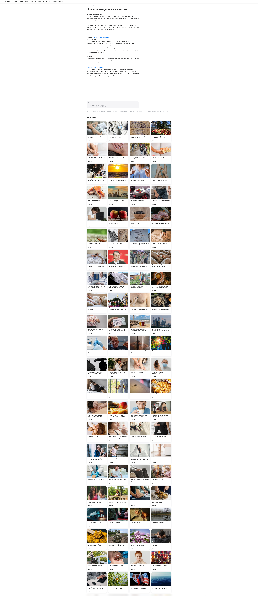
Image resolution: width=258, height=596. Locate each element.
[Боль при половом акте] (97, 389)
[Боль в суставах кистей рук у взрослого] (97, 325)
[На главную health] (7, 1)
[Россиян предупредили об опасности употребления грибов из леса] (161, 303)
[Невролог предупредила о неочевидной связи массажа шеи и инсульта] (97, 411)
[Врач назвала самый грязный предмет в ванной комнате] (140, 346)
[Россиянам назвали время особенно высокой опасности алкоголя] (140, 325)
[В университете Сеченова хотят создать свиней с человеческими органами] (161, 260)
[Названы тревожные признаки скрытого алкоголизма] (161, 411)
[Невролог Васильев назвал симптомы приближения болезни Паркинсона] (97, 561)
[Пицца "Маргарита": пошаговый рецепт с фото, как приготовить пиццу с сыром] (161, 389)
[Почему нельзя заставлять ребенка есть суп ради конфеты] (97, 174)
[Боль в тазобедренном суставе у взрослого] (161, 196)
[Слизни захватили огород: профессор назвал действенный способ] (97, 239)
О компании (6, 595)
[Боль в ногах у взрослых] (161, 454)
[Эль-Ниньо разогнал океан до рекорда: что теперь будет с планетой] (161, 582)
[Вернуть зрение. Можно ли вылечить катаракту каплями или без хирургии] (97, 432)
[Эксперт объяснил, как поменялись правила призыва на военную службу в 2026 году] (118, 518)
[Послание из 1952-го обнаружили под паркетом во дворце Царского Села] (140, 131)
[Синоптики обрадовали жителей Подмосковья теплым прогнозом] (118, 303)
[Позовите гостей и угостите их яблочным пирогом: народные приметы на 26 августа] (118, 411)
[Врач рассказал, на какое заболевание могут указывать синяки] (161, 174)
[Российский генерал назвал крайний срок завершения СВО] (118, 539)
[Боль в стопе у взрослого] (140, 368)
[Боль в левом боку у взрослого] (118, 475)
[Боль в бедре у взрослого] (161, 432)
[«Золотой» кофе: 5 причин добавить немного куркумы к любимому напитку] (97, 539)
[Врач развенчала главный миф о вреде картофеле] (161, 496)
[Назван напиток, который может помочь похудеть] (118, 368)
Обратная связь (226, 595)
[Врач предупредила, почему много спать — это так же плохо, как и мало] (97, 260)
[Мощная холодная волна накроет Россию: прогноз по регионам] (161, 346)
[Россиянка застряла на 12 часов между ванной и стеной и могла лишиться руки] (97, 475)
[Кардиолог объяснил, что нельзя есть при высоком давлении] (161, 282)
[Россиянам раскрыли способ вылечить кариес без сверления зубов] (118, 561)
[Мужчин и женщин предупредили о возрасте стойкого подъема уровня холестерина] (97, 454)
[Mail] (2, 1)
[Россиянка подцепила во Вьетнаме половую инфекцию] (118, 389)
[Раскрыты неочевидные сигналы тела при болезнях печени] (97, 153)
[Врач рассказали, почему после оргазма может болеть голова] (161, 239)
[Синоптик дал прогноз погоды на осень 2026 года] (140, 153)
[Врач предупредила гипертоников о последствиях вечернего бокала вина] (161, 475)
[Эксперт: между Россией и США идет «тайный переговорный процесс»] (140, 582)
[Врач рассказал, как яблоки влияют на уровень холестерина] (161, 131)
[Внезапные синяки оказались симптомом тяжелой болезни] (118, 153)
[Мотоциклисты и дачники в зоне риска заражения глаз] (140, 282)
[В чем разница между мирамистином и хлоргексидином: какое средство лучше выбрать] (161, 368)
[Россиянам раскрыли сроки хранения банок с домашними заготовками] (161, 561)
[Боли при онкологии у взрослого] (97, 217)
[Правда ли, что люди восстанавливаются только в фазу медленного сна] (140, 518)
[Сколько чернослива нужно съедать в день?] (140, 217)
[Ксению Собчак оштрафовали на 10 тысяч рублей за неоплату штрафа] (118, 260)
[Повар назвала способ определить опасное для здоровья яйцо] (161, 153)
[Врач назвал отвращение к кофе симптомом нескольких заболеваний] (140, 411)
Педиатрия (96, 5)
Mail (2, 595)
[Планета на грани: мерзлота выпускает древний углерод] (118, 282)
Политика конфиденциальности (249, 595)
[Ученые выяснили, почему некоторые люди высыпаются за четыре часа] (140, 454)
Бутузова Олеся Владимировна (102, 37)
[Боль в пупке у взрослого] (118, 454)
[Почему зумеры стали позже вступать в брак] (140, 432)
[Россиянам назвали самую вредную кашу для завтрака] (140, 196)
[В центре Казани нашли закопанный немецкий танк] (118, 239)
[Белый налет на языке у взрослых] (140, 561)
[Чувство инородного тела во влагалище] (97, 303)
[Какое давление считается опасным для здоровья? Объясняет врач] (118, 131)
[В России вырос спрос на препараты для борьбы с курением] (140, 174)
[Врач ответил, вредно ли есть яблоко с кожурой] (118, 217)
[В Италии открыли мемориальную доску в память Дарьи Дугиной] (140, 239)
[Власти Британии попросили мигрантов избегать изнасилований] (118, 196)
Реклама (11, 595)
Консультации (90, 5)
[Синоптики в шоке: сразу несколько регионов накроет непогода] (140, 260)
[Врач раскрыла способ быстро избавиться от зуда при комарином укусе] (140, 389)
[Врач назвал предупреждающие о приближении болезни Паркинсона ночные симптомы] (140, 475)
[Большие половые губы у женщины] (97, 131)
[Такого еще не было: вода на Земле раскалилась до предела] (118, 174)
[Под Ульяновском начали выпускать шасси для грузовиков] (97, 518)
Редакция (205, 595)
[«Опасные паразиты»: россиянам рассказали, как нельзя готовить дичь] (161, 217)
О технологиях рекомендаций (236, 595)
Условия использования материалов (215, 595)
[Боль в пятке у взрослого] (140, 496)
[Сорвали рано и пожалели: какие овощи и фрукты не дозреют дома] (118, 582)
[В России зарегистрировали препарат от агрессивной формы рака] (97, 346)
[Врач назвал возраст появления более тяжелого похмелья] (118, 346)
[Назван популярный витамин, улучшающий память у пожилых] (118, 496)
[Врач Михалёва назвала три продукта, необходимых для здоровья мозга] (97, 196)
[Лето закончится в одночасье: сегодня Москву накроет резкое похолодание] (161, 325)
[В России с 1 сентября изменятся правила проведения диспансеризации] (97, 282)
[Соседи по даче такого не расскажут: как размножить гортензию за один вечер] (140, 539)
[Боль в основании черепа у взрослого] (161, 539)
